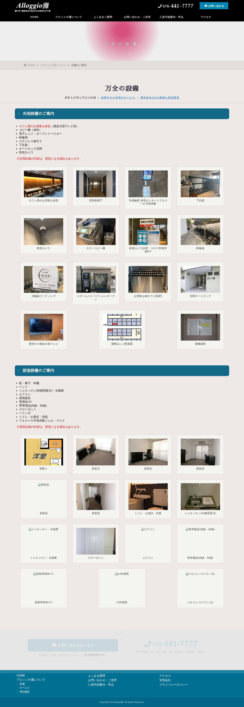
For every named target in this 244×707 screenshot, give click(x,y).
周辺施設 (25, 691)
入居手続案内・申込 (172, 17)
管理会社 (165, 680)
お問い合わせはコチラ (76, 642)
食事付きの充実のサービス (118, 97)
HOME (34, 17)
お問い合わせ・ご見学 (137, 17)
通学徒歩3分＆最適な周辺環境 (159, 97)
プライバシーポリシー (173, 684)
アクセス (206, 17)
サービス (25, 687)
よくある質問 (96, 675)
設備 (22, 683)
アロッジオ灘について (68, 17)
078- (175, 641)
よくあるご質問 (103, 17)
